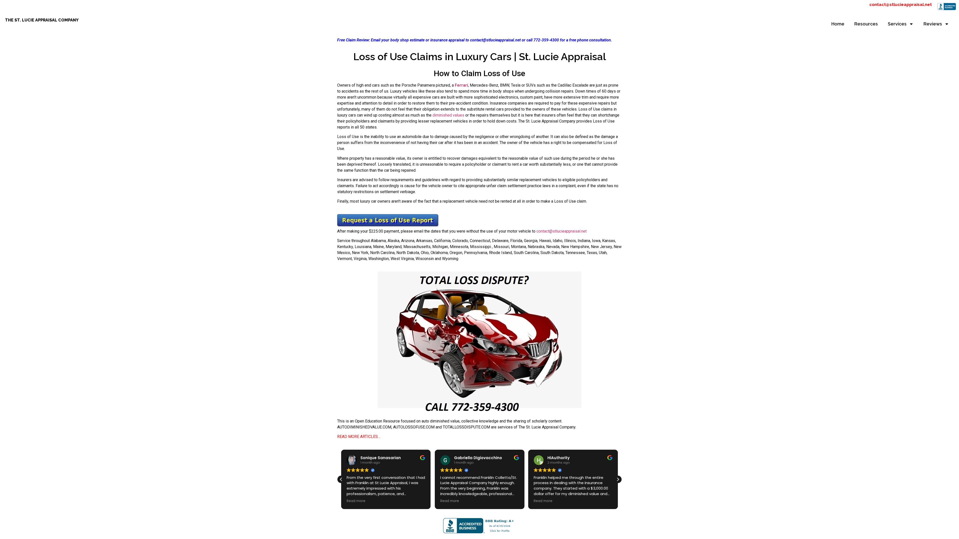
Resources (866, 23)
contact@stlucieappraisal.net (900, 4)
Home (837, 23)
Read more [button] (356, 501)
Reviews (933, 23)
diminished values (448, 115)
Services (897, 23)
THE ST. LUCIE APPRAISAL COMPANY (42, 20)
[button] (618, 479)
